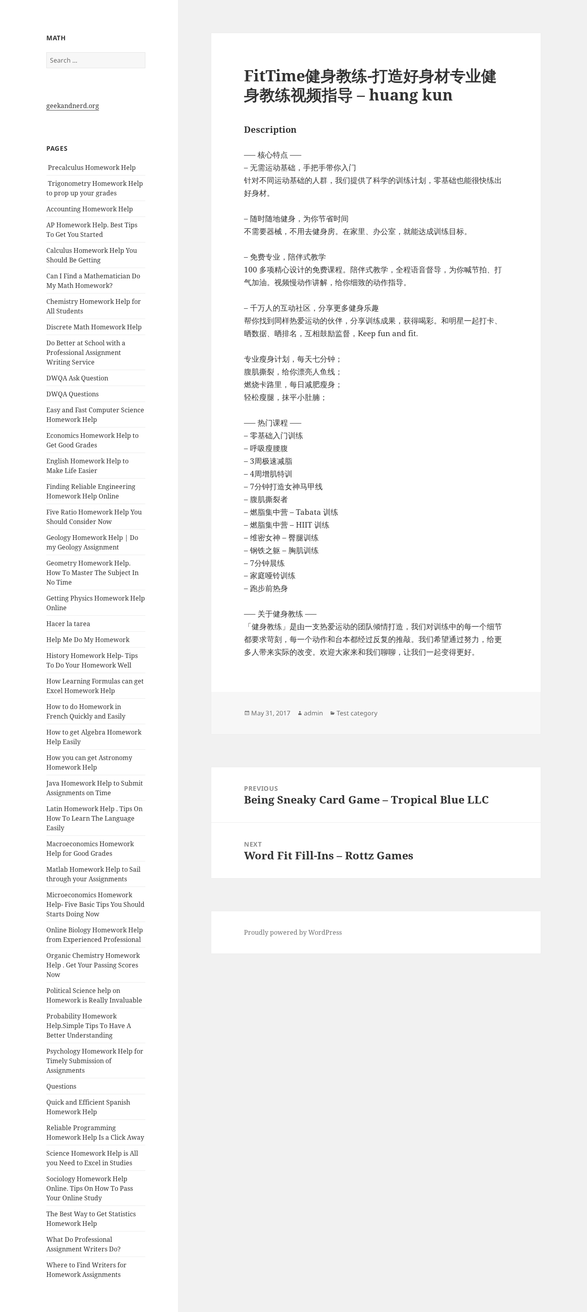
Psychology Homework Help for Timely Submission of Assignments (94, 1061)
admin (313, 713)
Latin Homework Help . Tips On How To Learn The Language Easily (94, 818)
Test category (357, 713)
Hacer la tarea (68, 623)
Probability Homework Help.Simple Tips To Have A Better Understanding (88, 1026)
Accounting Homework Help (89, 209)
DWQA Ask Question (77, 378)
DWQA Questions (72, 394)
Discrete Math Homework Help (94, 327)
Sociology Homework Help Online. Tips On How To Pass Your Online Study (89, 1188)
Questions (61, 1086)
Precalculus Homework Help (91, 167)
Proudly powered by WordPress (293, 932)
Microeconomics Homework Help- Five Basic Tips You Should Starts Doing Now (95, 904)
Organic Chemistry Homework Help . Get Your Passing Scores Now (93, 965)
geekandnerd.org (72, 105)
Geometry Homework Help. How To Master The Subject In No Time (92, 573)
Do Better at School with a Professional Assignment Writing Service (85, 352)
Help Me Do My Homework (87, 639)
